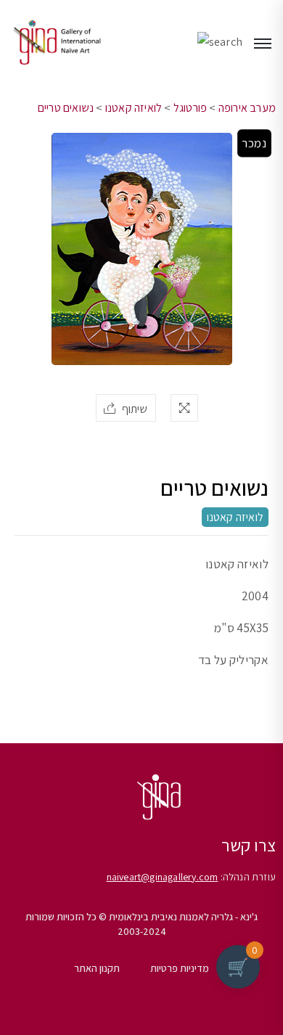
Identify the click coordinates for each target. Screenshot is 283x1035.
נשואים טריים (66, 107)
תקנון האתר (97, 968)
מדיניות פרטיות (179, 968)
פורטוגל (190, 107)
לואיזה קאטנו (133, 107)
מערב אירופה (247, 107)
